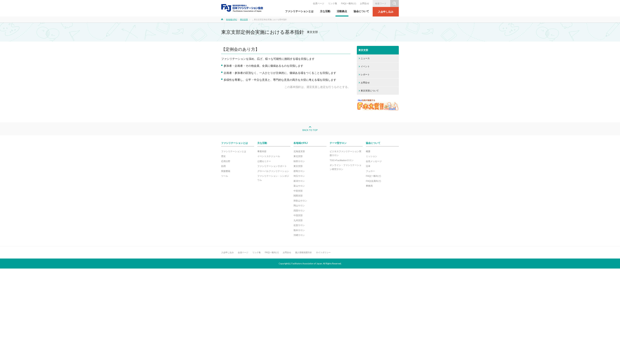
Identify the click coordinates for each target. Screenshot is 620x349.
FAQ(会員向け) (373, 181)
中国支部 (298, 215)
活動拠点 (342, 11)
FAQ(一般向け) (348, 3)
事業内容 (261, 151)
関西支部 (298, 195)
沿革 (368, 166)
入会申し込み (385, 11)
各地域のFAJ (231, 19)
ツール (224, 176)
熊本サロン (299, 230)
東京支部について (370, 90)
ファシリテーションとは (299, 11)
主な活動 (325, 11)
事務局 (369, 186)
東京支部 (244, 19)
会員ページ (318, 3)
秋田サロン (299, 161)
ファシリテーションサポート (272, 166)
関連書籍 (225, 171)
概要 (368, 151)
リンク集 (332, 3)
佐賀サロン (299, 225)
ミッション (371, 156)
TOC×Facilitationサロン (342, 160)
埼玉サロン (299, 176)
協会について (361, 11)
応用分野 (225, 161)
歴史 (223, 156)
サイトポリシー (323, 252)
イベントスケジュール (268, 156)
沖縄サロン (299, 235)
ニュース (365, 58)
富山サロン (299, 186)
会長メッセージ (374, 161)
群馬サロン (299, 171)
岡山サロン (299, 205)
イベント (365, 66)
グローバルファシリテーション (273, 171)
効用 (223, 166)
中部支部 (298, 191)
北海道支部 (299, 151)
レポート (365, 74)
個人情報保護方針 (303, 252)
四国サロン (299, 210)
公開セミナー (264, 161)
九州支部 (298, 220)
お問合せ (364, 3)
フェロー (370, 171)
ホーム (222, 19)
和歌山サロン (300, 200)
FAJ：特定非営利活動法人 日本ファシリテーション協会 (242, 8)
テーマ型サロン (338, 143)
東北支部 (298, 156)
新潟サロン (299, 181)
